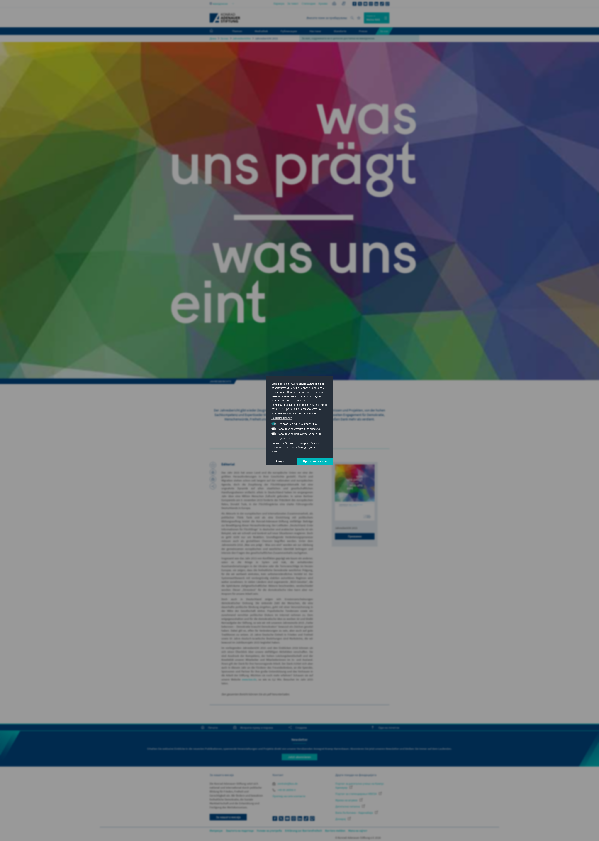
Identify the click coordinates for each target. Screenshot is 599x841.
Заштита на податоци (240, 830)
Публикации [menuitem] (288, 31)
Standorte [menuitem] (340, 31)
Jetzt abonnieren (299, 757)
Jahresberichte (242, 38)
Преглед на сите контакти (289, 796)
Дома (213, 38)
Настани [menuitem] (315, 31)
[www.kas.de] (225, 18)
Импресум (216, 830)
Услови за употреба (269, 830)
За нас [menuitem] (384, 31)
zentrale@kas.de (287, 783)
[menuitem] (214, 31)
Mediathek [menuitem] (261, 31)
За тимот (293, 3)
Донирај (340, 819)
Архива (323, 3)
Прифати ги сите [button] (315, 461)
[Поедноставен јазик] (334, 4)
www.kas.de (249, 679)
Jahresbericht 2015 (266, 38)
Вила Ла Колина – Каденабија (354, 812)
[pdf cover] (355, 492)
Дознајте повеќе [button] (281, 418)
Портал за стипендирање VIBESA (356, 794)
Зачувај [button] (281, 461)
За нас (224, 38)
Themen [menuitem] (237, 31)
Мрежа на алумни (346, 800)
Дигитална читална (347, 806)
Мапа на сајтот (357, 830)
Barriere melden (335, 830)
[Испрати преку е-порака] (213, 479)
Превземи (355, 536)
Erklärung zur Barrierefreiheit (303, 830)
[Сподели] (213, 486)
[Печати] (213, 472)
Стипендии (309, 3)
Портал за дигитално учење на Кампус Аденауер (359, 785)
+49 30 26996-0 (286, 790)
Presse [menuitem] (363, 31)
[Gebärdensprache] (343, 4)
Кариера (279, 3)
